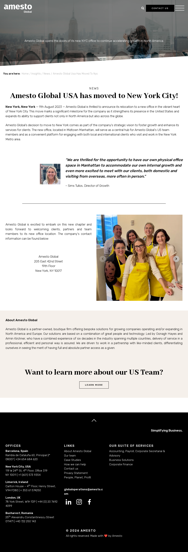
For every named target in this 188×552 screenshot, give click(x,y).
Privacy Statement (76, 473)
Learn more (94, 385)
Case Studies (72, 460)
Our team (70, 455)
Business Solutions (121, 460)
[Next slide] (176, 259)
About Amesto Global (77, 451)
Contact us (160, 8)
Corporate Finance (121, 464)
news (47, 73)
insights (36, 73)
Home (25, 73)
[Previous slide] (103, 259)
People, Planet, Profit (77, 477)
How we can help (75, 464)
